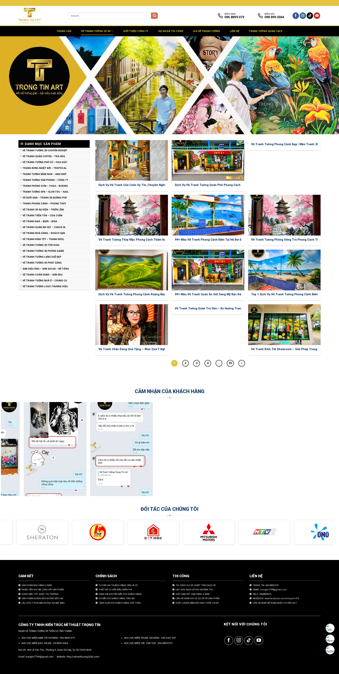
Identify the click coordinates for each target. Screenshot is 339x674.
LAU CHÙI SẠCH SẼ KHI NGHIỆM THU (194, 589)
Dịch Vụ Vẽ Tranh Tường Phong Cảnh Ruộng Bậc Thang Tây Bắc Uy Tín (147, 294)
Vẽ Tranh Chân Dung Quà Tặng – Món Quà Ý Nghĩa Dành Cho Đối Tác (145, 349)
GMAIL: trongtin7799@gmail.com (270, 589)
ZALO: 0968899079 (262, 594)
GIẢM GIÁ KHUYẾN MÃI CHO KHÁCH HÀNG (120, 594)
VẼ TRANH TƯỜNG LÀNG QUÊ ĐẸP (42, 256)
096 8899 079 (67, 638)
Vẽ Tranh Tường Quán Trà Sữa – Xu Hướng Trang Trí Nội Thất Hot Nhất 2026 (227, 308)
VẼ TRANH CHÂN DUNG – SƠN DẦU (42, 274)
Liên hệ (234, 31)
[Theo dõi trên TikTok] (310, 15)
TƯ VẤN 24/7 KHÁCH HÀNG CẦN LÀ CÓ (118, 585)
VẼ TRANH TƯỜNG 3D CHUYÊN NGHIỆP (45, 150)
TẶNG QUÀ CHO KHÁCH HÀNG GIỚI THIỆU (120, 603)
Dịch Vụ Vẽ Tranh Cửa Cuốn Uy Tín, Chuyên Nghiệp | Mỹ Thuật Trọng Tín (148, 185)
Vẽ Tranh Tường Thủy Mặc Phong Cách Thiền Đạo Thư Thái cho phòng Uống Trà (154, 239)
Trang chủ (64, 31)
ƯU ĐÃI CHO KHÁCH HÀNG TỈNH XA (116, 598)
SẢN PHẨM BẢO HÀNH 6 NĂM (37, 585)
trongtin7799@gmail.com (40, 656)
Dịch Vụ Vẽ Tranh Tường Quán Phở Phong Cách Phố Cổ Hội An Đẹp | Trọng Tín (228, 185)
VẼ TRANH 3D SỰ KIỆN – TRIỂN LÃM (43, 209)
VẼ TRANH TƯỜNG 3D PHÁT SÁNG (42, 262)
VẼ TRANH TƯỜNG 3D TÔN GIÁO (41, 245)
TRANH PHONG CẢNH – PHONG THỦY (44, 203)
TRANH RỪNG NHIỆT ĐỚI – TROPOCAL (45, 168)
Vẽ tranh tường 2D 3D (96, 31)
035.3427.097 (168, 638)
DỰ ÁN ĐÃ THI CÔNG (170, 31)
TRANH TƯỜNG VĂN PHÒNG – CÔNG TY (45, 180)
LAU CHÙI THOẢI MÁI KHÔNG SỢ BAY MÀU (43, 603)
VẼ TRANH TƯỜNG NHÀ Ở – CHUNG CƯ (45, 280)
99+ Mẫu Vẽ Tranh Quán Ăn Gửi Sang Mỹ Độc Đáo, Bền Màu (215, 294)
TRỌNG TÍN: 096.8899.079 (265, 585)
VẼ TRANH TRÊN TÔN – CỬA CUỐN (42, 215)
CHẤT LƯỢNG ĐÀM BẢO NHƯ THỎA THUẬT (197, 603)
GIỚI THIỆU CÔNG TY (136, 31)
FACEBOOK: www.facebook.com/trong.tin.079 (276, 598)
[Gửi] (154, 16)
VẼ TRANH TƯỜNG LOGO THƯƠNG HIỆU (45, 286)
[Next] (327, 85)
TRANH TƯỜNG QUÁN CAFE (265, 31)
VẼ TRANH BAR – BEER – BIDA (40, 221)
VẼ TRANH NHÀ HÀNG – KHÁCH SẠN (44, 233)
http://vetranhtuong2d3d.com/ (83, 656)
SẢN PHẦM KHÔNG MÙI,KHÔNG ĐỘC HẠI (42, 598)
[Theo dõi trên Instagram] (303, 15)
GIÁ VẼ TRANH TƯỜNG (206, 31)
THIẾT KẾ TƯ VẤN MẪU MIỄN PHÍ (115, 589)
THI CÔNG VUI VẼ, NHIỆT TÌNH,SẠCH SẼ (196, 585)
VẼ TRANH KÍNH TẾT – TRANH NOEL (43, 239)
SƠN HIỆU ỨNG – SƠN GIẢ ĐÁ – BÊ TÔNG (46, 268)
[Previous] (11, 85)
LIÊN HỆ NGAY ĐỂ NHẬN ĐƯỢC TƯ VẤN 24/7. (275, 603)
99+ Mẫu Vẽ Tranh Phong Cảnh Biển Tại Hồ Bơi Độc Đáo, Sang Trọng (222, 239)
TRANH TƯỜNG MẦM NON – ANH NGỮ (44, 174)
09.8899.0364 (60, 643)
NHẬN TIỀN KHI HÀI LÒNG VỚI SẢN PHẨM (43, 589)
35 (230, 363)
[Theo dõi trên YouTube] (317, 15)
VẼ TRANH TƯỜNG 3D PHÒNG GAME (43, 251)
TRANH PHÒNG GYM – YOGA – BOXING (45, 186)
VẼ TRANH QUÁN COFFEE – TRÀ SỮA (44, 156)
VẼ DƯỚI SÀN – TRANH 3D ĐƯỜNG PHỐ (45, 197)
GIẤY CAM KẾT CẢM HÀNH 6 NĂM (193, 594)
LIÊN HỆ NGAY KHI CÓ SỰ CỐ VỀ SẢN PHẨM (198, 598)
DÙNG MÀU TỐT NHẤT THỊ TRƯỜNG (40, 594)
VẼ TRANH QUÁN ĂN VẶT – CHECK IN (44, 227)
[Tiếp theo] (241, 363)
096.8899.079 (165, 643)
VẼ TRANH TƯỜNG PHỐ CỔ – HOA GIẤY (45, 162)
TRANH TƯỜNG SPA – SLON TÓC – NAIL (46, 191)
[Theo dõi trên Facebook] (296, 15)
